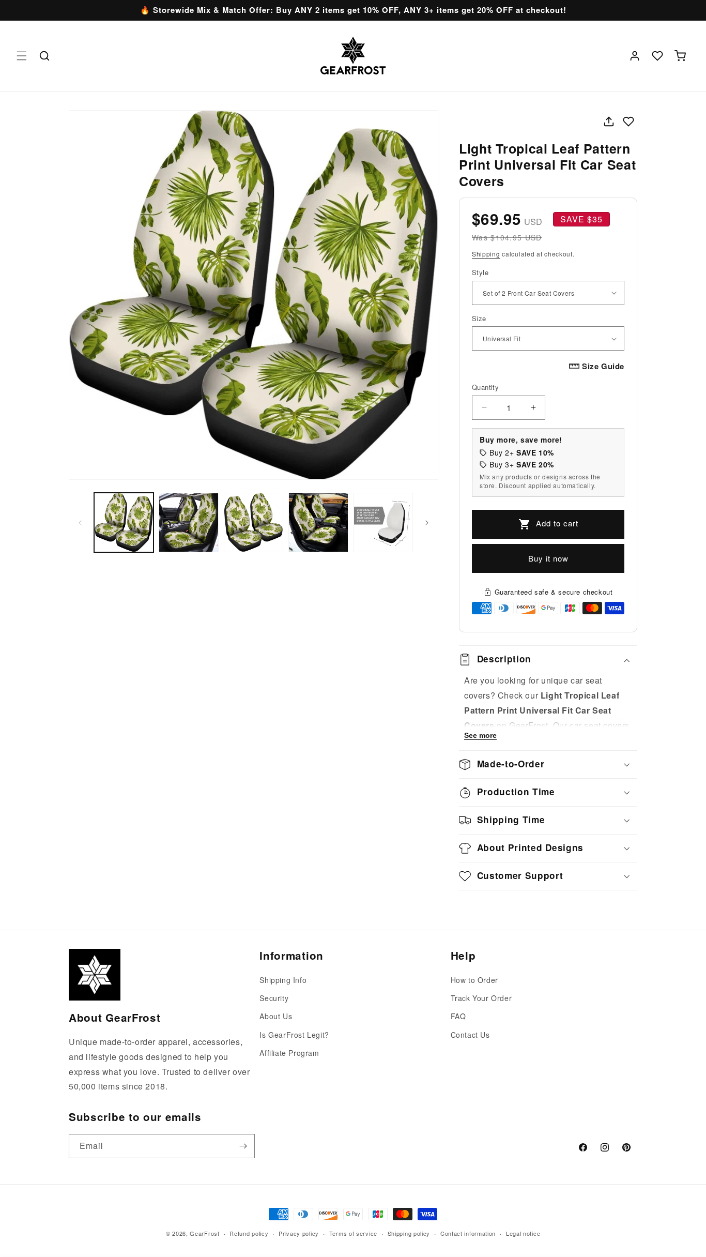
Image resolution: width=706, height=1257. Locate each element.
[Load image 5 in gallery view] (383, 522)
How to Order (474, 980)
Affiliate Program (289, 1053)
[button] (21, 55)
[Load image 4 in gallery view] (318, 522)
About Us (275, 1016)
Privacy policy (299, 1233)
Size (479, 318)
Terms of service (353, 1233)
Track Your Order (481, 998)
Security (273, 998)
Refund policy (248, 1233)
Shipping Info (282, 980)
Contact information (468, 1233)
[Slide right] (427, 522)
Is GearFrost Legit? (294, 1034)
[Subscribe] (243, 1146)
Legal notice (523, 1233)
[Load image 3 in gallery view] (253, 522)
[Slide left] (80, 522)
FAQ (458, 1016)
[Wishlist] (657, 55)
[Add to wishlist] (628, 121)
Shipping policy (409, 1233)
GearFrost (204, 1233)
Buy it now (548, 558)
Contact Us (470, 1034)
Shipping (486, 253)
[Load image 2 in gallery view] (188, 522)
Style (480, 272)
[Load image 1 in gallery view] (124, 522)
